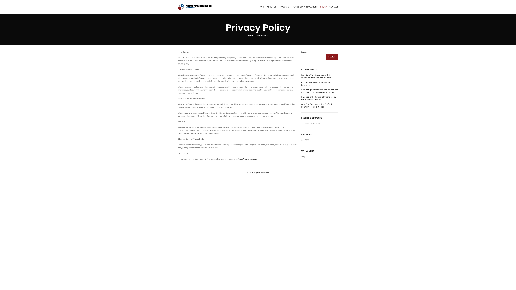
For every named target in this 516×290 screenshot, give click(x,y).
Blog (303, 156)
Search (304, 52)
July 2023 (305, 140)
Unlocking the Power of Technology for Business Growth (318, 98)
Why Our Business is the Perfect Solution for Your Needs (316, 105)
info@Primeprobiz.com (247, 159)
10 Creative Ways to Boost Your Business (316, 83)
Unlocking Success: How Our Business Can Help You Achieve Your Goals (319, 91)
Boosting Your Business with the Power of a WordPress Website (316, 76)
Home (250, 35)
